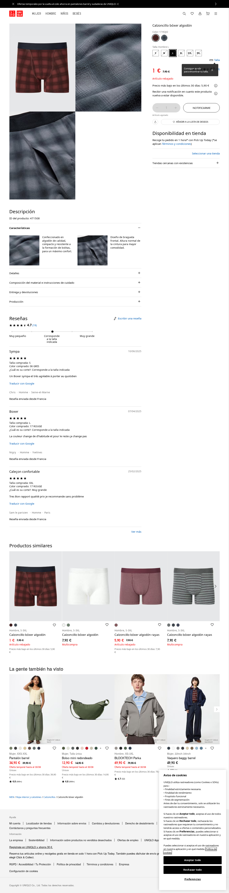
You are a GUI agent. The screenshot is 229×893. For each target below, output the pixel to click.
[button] (24, 250)
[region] (192, 830)
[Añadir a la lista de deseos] (54, 625)
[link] (118, 4)
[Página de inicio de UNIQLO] (16, 14)
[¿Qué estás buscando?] (184, 14)
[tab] (36, 14)
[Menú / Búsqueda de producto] (216, 14)
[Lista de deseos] (192, 14)
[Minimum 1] (157, 107)
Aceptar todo (192, 860)
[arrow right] (216, 586)
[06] (164, 38)
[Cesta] (208, 14)
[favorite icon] (54, 748)
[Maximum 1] (175, 107)
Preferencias (192, 879)
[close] (13, 4)
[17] (155, 38)
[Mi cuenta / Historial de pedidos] (200, 14)
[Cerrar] (212, 70)
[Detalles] (216, 93)
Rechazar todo (192, 869)
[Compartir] (155, 122)
